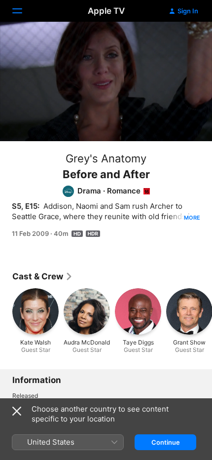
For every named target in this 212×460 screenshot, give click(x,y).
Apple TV (106, 11)
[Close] (16, 411)
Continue (165, 442)
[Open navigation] (23, 11)
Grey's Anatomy (106, 158)
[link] (42, 276)
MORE (192, 217)
